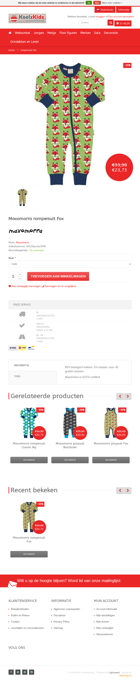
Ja (89, 3)
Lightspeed (114, 672)
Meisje (51, 33)
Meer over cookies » (112, 3)
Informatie (21, 365)
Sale (97, 33)
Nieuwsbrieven (104, 634)
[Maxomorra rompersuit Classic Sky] (29, 422)
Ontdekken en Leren (24, 42)
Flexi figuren (68, 33)
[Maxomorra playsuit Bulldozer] (70, 422)
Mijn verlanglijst (104, 627)
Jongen (39, 33)
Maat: (12, 258)
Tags (17, 376)
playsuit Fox (111, 443)
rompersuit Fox (28, 50)
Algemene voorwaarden (67, 609)
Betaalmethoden (20, 609)
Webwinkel (22, 33)
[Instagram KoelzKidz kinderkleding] (31, 672)
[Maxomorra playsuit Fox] (111, 422)
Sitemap (58, 627)
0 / (125, 23)
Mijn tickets (102, 621)
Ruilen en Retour (20, 615)
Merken (85, 33)
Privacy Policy (62, 621)
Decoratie (111, 33)
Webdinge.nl (125, 675)
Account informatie (106, 609)
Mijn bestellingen (105, 615)
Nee (97, 3)
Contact (15, 621)
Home (12, 50)
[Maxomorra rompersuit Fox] (26, 197)
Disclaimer (60, 615)
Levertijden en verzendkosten (27, 627)
